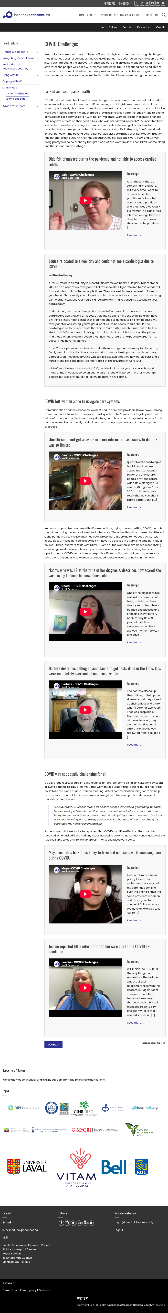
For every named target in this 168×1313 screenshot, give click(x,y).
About (91, 14)
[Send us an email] (152, 3)
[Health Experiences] (27, 15)
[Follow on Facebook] (136, 3)
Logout (119, 1230)
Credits (161, 27)
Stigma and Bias (15, 98)
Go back (53, 1044)
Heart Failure (108, 27)
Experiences (107, 14)
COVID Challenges (17, 93)
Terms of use (10, 1290)
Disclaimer (45, 1290)
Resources (144, 27)
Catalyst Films (129, 14)
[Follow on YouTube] (163, 3)
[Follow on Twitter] (147, 3)
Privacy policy (28, 1290)
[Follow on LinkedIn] (157, 3)
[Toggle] (38, 52)
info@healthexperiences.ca (20, 1230)
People (127, 27)
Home (81, 14)
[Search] (164, 15)
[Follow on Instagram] (142, 3)
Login (118, 1222)
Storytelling (150, 14)
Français (110, 3)
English (124, 3)
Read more (134, 235)
